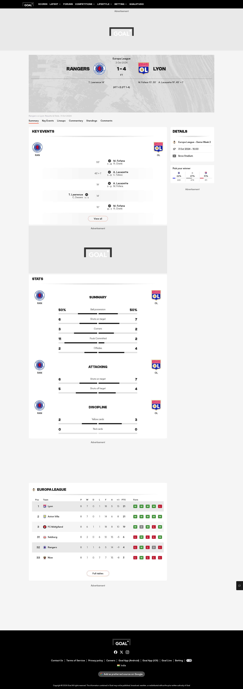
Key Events (48, 120)
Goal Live (167, 660)
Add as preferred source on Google (123, 674)
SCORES (42, 4)
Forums (68, 4)
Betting (179, 660)
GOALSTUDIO (136, 4)
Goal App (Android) (129, 660)
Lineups (61, 120)
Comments (106, 120)
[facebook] (115, 652)
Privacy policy (95, 660)
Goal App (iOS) (150, 660)
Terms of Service (75, 660)
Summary (34, 120)
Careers (110, 660)
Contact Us (57, 660)
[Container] (68, 68)
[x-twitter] (121, 652)
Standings (91, 120)
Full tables (98, 573)
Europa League (121, 58)
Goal (70, 685)
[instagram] (127, 652)
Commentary (76, 120)
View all (98, 218)
